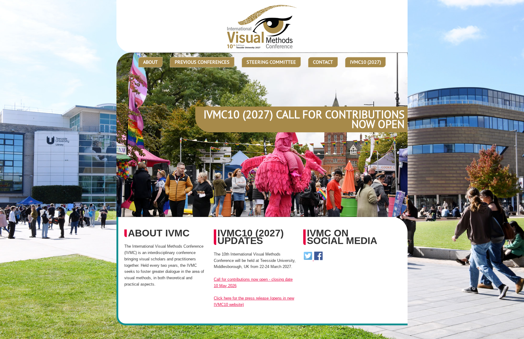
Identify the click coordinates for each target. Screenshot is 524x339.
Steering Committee (271, 62)
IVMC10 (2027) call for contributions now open (304, 119)
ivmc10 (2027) (365, 62)
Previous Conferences (202, 62)
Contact (323, 62)
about (150, 62)
